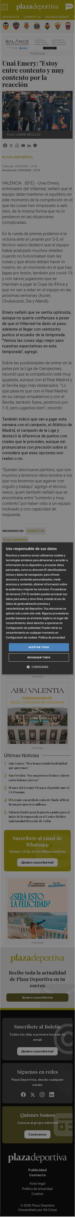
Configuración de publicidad (23, 627)
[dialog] (37, 608)
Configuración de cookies (21, 637)
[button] (37, 667)
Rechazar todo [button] (38, 657)
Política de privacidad (51, 637)
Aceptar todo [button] (39, 647)
